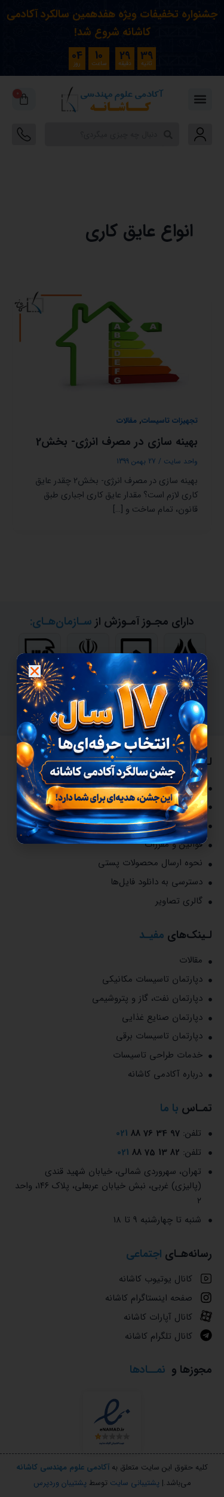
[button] (35, 671)
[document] (112, 748)
